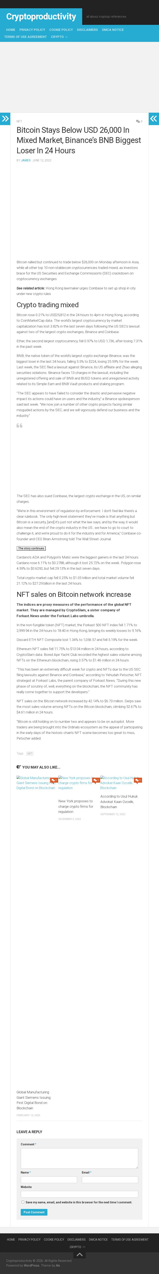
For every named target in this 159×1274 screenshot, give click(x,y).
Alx (58, 1265)
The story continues (31, 548)
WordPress (31, 1265)
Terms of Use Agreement (25, 37)
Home (10, 30)
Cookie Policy (61, 30)
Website (26, 1187)
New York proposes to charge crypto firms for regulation (75, 806)
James (26, 160)
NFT (19, 121)
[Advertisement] (79, 77)
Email (87, 1172)
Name (26, 1172)
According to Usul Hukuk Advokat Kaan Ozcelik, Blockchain (119, 801)
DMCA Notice (113, 30)
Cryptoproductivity (41, 16)
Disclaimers (87, 30)
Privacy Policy (32, 30)
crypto (57, 37)
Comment (28, 1144)
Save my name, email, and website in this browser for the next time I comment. (79, 1202)
